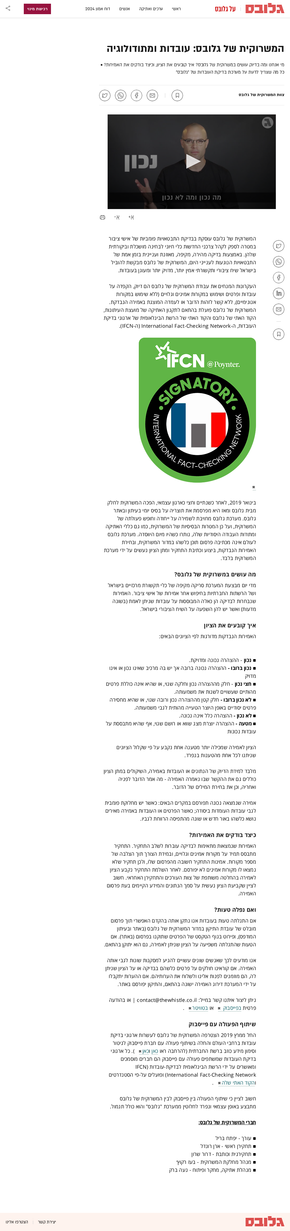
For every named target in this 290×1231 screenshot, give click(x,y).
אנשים (124, 9)
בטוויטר (200, 1007)
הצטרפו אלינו (17, 1222)
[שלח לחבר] (152, 95)
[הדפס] (102, 216)
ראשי (176, 9)
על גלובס (225, 9)
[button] (192, 161)
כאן (155, 1050)
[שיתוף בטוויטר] (104, 95)
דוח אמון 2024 (97, 9)
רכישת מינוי (37, 9)
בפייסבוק (231, 1007)
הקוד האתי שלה (238, 1082)
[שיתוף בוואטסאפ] (120, 95)
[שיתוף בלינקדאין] (278, 293)
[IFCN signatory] (179, 414)
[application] (192, 161)
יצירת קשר (47, 1222)
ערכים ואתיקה (151, 9)
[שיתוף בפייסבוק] (136, 95)
